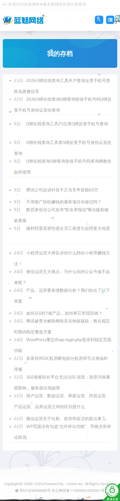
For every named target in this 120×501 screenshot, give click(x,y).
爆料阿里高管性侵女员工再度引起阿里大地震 (68, 228)
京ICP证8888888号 (35, 490)
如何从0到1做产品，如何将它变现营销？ (65, 313)
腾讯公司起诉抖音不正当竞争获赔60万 (62, 189)
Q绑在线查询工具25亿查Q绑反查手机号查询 (67, 123)
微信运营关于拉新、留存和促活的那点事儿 (66, 418)
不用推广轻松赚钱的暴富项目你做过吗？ (64, 201)
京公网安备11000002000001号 (78, 490)
